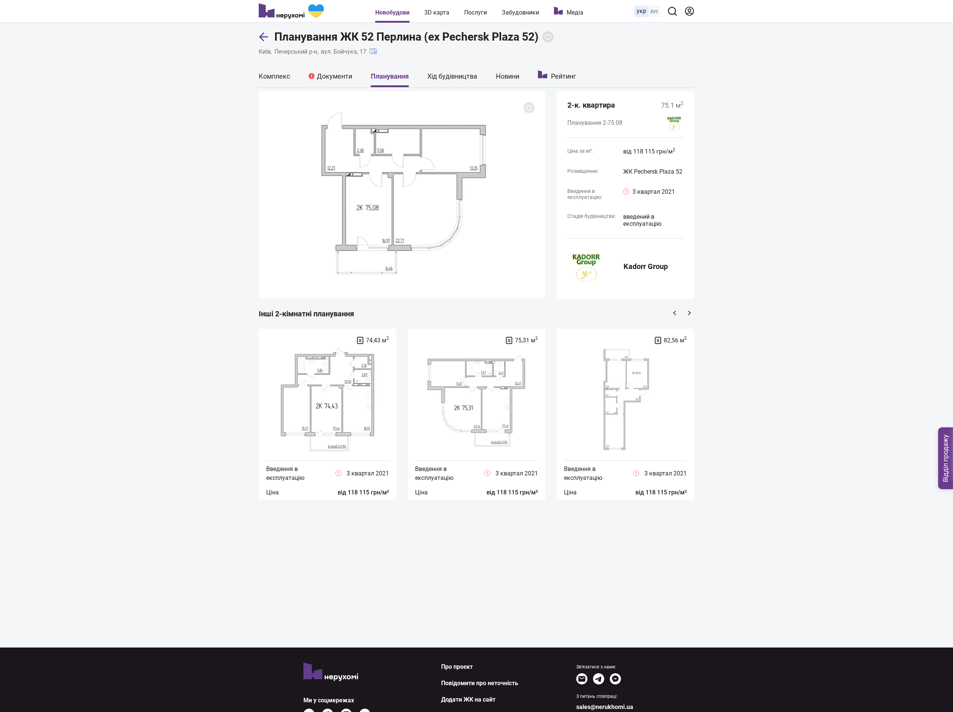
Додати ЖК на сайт (468, 699)
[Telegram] (598, 678)
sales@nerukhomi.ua (604, 707)
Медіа (575, 12)
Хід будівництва (452, 76)
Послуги (475, 12)
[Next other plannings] (689, 313)
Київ (265, 51)
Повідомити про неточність (479, 683)
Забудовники (520, 12)
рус (654, 11)
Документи (334, 76)
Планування (390, 76)
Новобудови (392, 12)
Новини (507, 76)
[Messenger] (615, 678)
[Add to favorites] (548, 36)
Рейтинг (563, 76)
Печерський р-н (295, 51)
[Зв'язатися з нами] (581, 678)
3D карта (436, 12)
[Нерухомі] (291, 11)
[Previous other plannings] (674, 313)
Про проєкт (457, 666)
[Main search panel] (672, 11)
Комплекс (274, 76)
